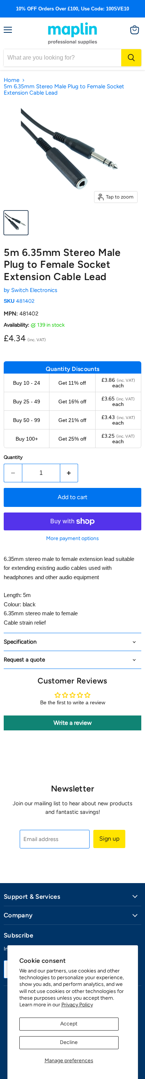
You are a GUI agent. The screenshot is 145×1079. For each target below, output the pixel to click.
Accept (68, 1024)
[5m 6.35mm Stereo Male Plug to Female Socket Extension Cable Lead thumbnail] (16, 223)
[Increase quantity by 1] (69, 473)
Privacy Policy (77, 1005)
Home (11, 80)
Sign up (109, 838)
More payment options (72, 539)
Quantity (13, 457)
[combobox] (62, 57)
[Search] (131, 57)
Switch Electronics (34, 290)
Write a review (73, 722)
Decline (69, 1042)
